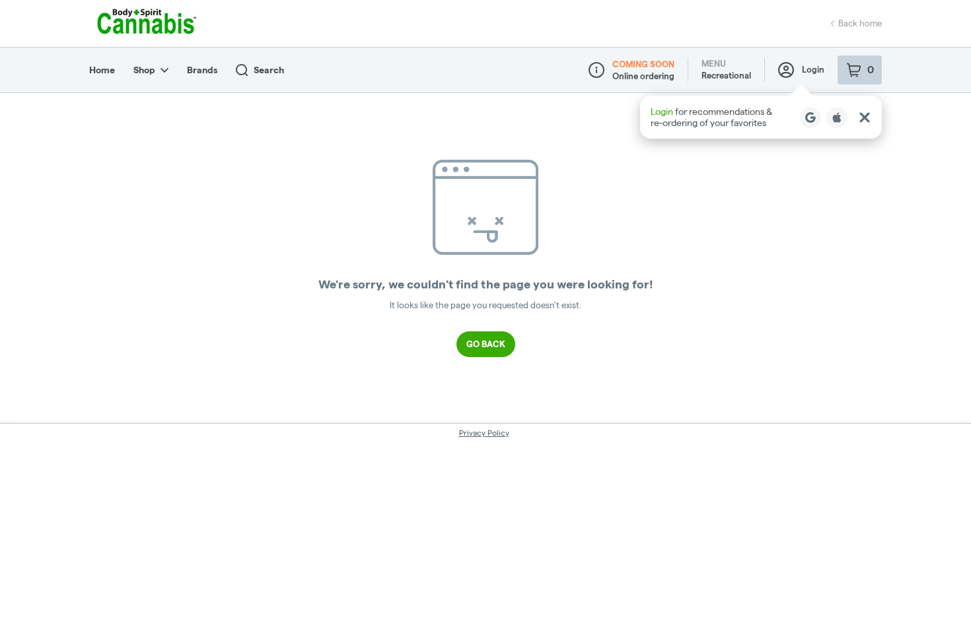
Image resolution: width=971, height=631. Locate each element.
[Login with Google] (810, 117)
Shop (144, 70)
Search (269, 70)
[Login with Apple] (836, 117)
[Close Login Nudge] (864, 117)
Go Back (485, 344)
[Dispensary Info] (596, 70)
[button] (761, 117)
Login (813, 69)
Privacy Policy (484, 432)
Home (102, 70)
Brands (202, 70)
